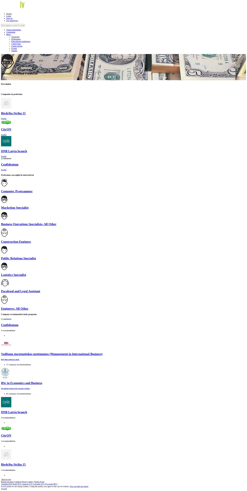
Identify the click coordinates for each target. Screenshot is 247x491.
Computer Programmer (17, 191)
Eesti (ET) (17, 484)
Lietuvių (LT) (27, 484)
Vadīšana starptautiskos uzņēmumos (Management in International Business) (52, 354)
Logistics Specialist (13, 274)
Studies (14, 51)
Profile (3, 119)
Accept (4, 489)
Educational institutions (20, 41)
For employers (12, 21)
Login (8, 16)
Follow (4, 79)
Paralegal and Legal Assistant (20, 291)
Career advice (17, 46)
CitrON (6, 129)
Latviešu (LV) (39, 484)
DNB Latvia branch (14, 151)
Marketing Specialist (15, 207)
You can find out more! (79, 486)
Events (14, 48)
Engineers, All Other (14, 308)
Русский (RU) (51, 484)
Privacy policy (27, 482)
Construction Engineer (16, 241)
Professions (16, 39)
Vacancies (15, 37)
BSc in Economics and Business (21, 383)
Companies (10, 32)
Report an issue (7, 482)
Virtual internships (13, 30)
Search (9, 14)
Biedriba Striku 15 (13, 113)
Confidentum (9, 164)
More (8, 34)
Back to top (6, 479)
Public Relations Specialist (18, 258)
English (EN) (7, 484)
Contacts (17, 482)
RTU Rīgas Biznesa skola (10, 360)
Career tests (16, 44)
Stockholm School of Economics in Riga (15, 389)
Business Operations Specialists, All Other (28, 224)
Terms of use (39, 482)
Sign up (9, 18)
